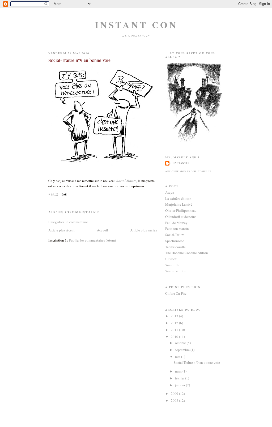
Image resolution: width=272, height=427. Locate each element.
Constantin (180, 163)
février (180, 378)
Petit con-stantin (177, 228)
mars (178, 371)
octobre (181, 342)
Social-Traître (126, 180)
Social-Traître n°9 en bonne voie (79, 60)
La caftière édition (178, 198)
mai (178, 356)
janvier (180, 385)
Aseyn (169, 192)
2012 (175, 322)
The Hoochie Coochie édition (186, 252)
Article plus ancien (143, 230)
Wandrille (172, 265)
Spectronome (174, 240)
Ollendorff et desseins (180, 216)
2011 (175, 329)
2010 (175, 336)
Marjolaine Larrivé (178, 204)
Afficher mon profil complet (188, 171)
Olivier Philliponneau (181, 210)
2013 (175, 316)
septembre (182, 349)
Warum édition (175, 271)
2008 (175, 400)
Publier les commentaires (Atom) (92, 240)
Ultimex (171, 258)
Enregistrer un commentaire (68, 221)
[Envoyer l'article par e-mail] (63, 194)
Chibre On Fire (175, 293)
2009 (175, 393)
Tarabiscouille (175, 246)
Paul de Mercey (176, 222)
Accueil (102, 230)
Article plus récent (61, 230)
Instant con (136, 24)
